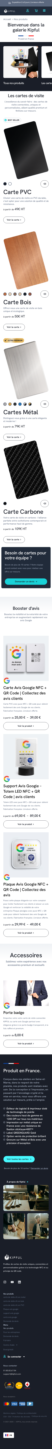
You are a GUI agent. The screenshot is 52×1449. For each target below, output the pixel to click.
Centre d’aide (8, 1345)
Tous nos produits (13, 83)
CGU (9, 1417)
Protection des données (21, 1417)
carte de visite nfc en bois (13, 1301)
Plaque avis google (10, 1309)
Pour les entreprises (11, 1332)
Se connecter (14, 1356)
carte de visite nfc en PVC (13, 1305)
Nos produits (8, 1328)
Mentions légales (9, 1413)
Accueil (7, 19)
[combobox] (8, 1435)
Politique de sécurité (39, 1416)
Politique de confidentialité (26, 1413)
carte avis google (10, 1317)
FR (11, 1435)
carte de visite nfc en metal (14, 1297)
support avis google (11, 1313)
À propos (7, 1340)
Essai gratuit (8, 1349)
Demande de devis (10, 1336)
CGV (5, 1417)
